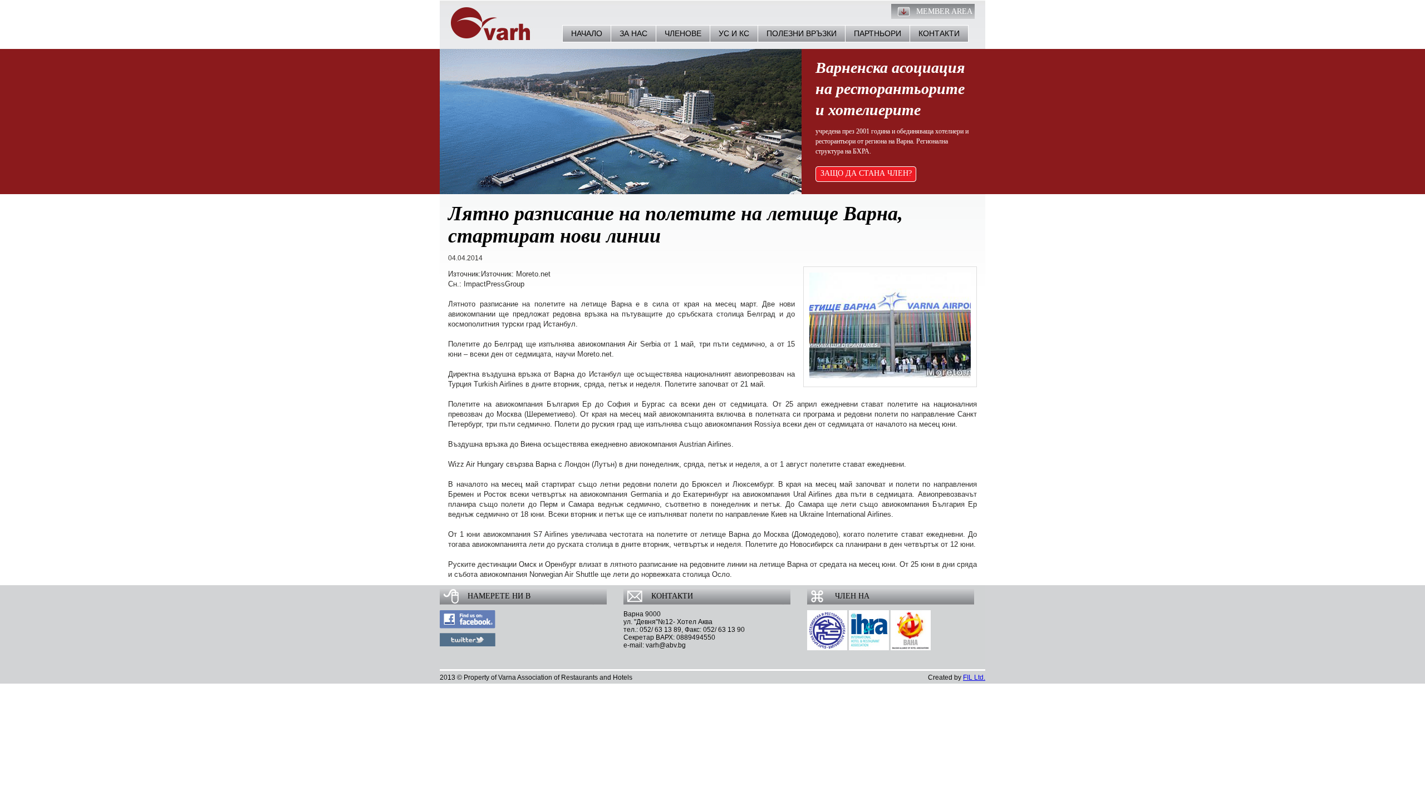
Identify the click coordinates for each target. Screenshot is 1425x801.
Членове (683, 33)
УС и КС (734, 33)
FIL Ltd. (974, 677)
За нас (633, 33)
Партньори (877, 33)
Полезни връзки (801, 33)
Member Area (944, 11)
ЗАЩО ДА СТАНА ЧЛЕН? (866, 173)
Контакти (939, 33)
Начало (586, 33)
